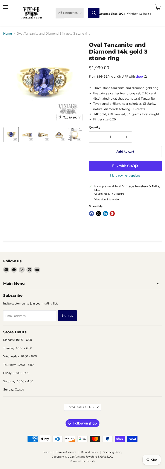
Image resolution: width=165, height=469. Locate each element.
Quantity (94, 127)
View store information (107, 199)
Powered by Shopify (82, 461)
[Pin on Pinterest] (112, 213)
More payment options (125, 175)
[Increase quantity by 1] (126, 137)
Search (47, 452)
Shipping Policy (112, 452)
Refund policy (89, 452)
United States (80, 407)
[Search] (93, 13)
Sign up (67, 315)
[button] (11, 134)
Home (7, 33)
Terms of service (66, 452)
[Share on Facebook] (91, 213)
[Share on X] (98, 213)
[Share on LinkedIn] (105, 213)
